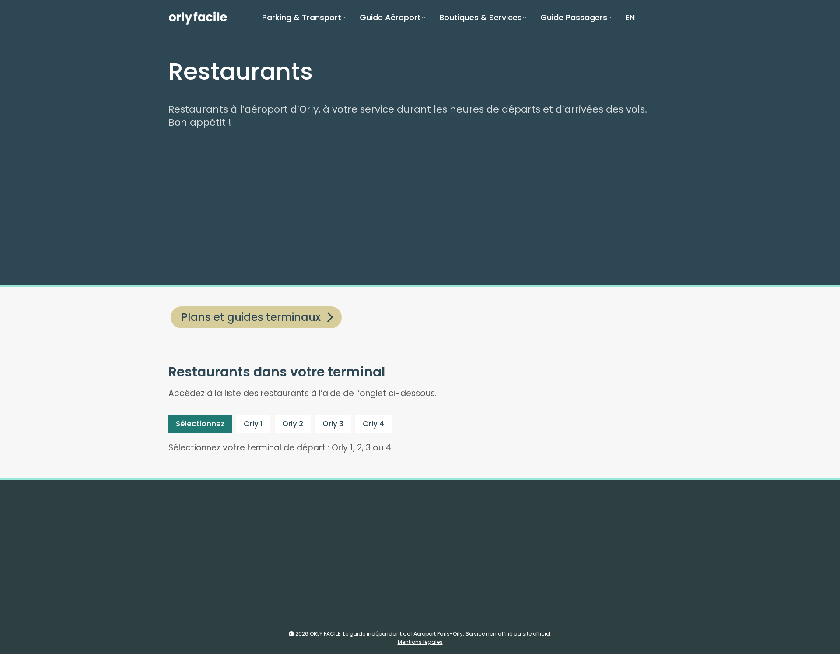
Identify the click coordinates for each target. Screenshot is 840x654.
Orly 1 (253, 423)
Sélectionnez (200, 423)
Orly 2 (292, 423)
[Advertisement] (430, 208)
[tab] (200, 424)
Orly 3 (332, 423)
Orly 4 (374, 423)
